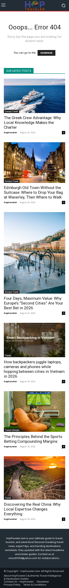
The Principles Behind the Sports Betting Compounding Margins (33, 439)
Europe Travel (11, 181)
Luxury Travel (11, 111)
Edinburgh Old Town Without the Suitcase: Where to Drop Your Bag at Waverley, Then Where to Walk (33, 192)
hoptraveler (10, 132)
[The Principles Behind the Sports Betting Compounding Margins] (34, 411)
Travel (8, 355)
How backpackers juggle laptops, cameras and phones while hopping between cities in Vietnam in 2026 (34, 369)
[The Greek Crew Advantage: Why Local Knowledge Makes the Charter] (34, 96)
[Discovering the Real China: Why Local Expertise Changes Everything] (34, 478)
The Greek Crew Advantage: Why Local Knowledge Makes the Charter (32, 123)
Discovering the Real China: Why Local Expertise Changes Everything (32, 509)
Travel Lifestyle (12, 430)
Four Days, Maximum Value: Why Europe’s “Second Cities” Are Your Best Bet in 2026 (33, 303)
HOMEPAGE (46, 53)
